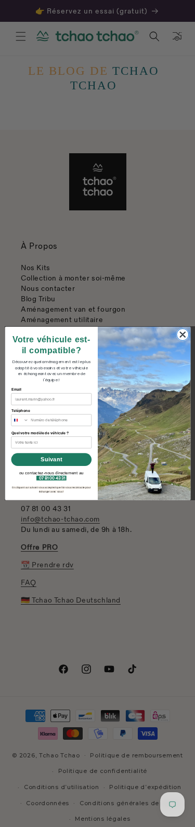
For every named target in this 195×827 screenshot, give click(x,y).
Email (16, 390)
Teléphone (20, 410)
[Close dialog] (182, 335)
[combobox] (19, 420)
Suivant (51, 459)
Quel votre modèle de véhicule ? (40, 433)
